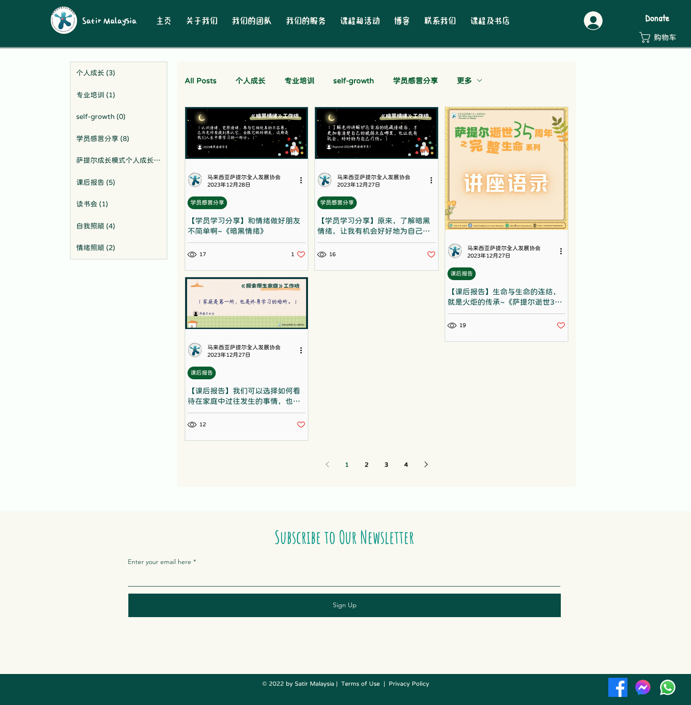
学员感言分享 (415, 80)
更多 (464, 80)
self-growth (353, 80)
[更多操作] (304, 180)
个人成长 (251, 80)
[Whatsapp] (667, 687)
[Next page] (425, 464)
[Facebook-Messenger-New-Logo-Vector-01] (642, 687)
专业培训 (299, 80)
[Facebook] (618, 687)
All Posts (201, 80)
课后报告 (461, 273)
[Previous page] (327, 464)
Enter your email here (159, 561)
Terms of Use (360, 684)
